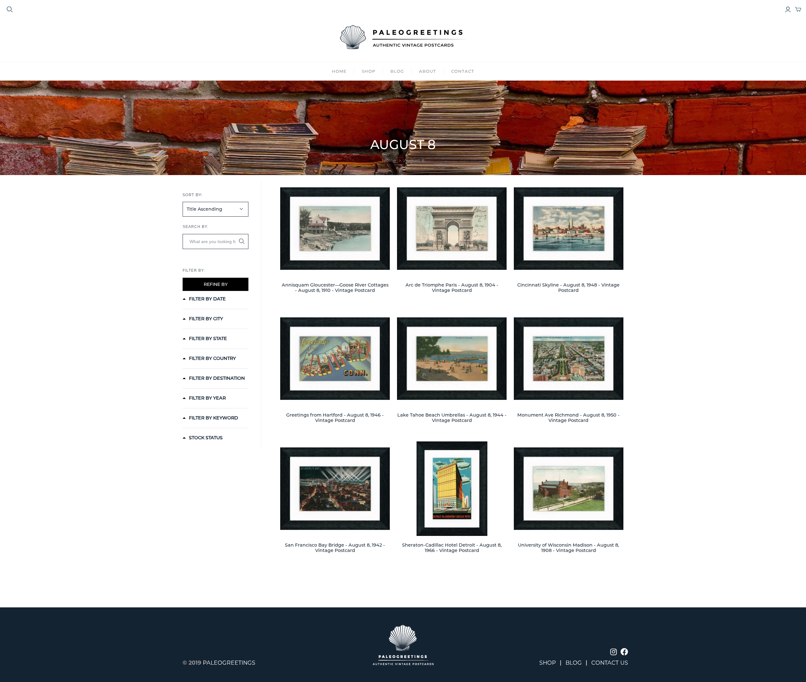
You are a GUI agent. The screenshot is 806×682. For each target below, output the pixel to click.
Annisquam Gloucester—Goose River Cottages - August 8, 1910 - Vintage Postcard (335, 287)
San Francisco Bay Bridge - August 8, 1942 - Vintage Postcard (335, 547)
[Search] (242, 241)
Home (339, 71)
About (427, 71)
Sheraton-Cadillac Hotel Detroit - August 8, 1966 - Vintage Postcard (452, 547)
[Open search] (10, 9)
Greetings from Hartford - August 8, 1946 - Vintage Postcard (335, 417)
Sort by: (193, 194)
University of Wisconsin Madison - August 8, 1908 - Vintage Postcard (568, 547)
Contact (462, 71)
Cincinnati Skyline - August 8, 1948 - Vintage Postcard (568, 287)
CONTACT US (609, 662)
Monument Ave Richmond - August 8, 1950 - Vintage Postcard (568, 417)
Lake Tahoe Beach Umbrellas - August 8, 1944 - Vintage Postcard (452, 417)
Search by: (195, 226)
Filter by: (194, 270)
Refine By (216, 284)
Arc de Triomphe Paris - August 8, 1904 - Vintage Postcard (452, 287)
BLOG (397, 71)
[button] (204, 299)
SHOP (368, 71)
